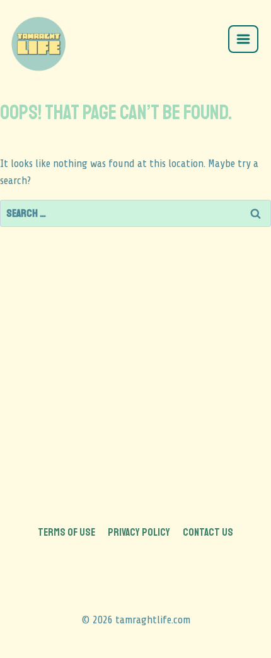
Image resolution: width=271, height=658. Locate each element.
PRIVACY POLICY (139, 532)
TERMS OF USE (66, 532)
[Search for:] (135, 213)
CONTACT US (208, 532)
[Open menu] (243, 39)
